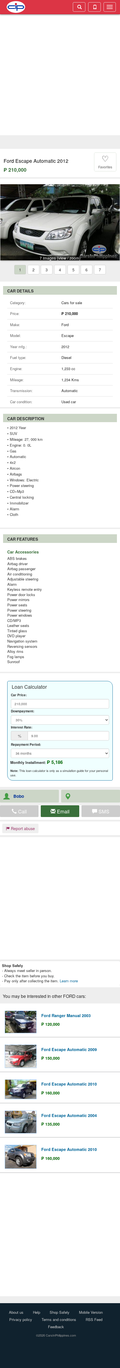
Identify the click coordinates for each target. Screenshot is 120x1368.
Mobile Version (91, 1312)
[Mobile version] (94, 7)
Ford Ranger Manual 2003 (66, 1015)
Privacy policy (20, 1319)
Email (62, 811)
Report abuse (22, 828)
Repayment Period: (26, 744)
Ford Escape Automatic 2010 (69, 1084)
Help (36, 1312)
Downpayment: (22, 711)
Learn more (69, 980)
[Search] (79, 7)
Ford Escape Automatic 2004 (69, 1115)
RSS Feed (94, 1319)
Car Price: (19, 695)
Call (22, 811)
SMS (103, 811)
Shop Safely (59, 1312)
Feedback (56, 1326)
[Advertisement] (60, 75)
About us (16, 1312)
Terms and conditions (59, 1319)
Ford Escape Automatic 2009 (69, 1049)
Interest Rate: (21, 727)
